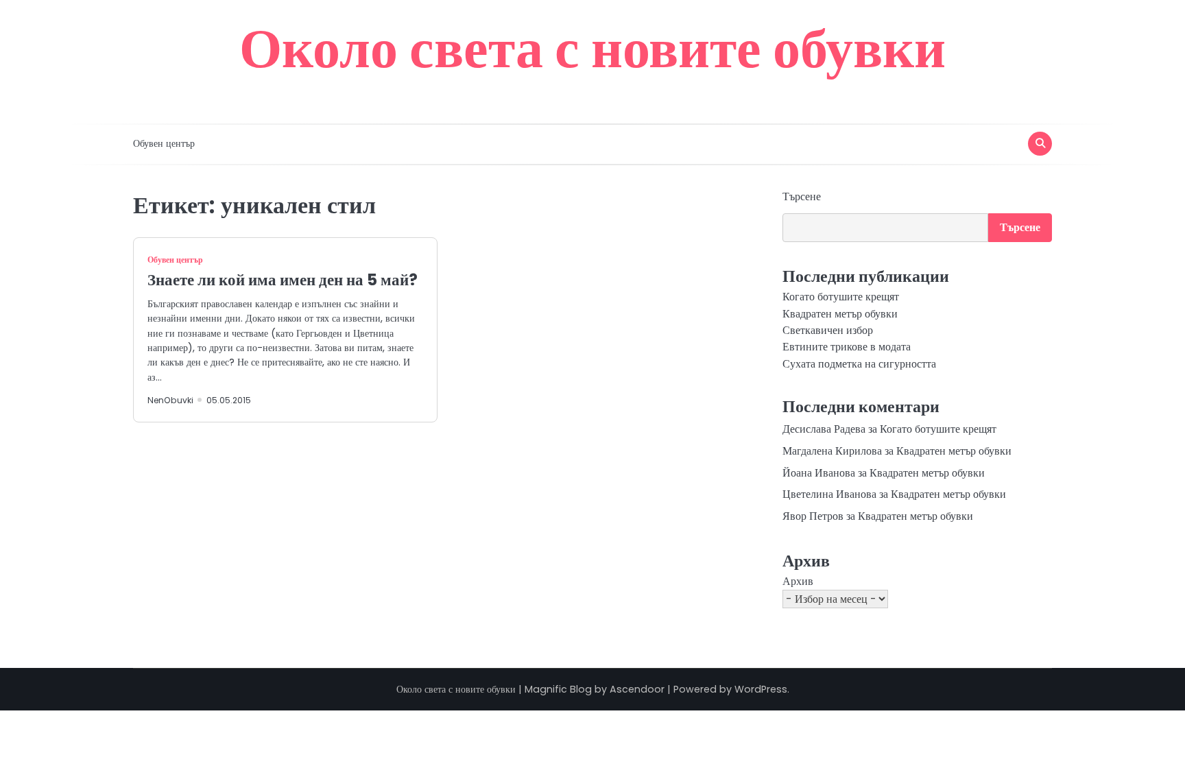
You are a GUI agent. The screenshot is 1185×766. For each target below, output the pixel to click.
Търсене (801, 196)
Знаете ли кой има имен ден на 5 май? (282, 280)
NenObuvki (170, 400)
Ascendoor (637, 689)
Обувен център (164, 143)
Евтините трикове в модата (846, 347)
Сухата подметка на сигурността (859, 364)
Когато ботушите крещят (840, 296)
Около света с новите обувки (592, 48)
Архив (797, 581)
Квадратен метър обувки (840, 314)
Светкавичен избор (827, 330)
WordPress (760, 689)
